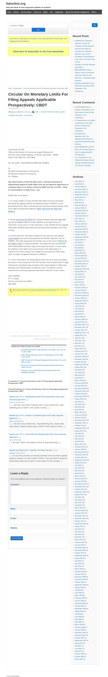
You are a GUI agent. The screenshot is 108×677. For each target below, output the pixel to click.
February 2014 (80, 447)
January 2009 (79, 601)
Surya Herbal (13, 238)
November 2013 (80, 455)
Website (13, 528)
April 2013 (78, 473)
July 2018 (78, 306)
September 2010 (80, 555)
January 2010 (79, 574)
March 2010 (79, 569)
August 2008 (79, 611)
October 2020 (79, 234)
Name (12, 509)
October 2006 (79, 654)
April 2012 (78, 505)
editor (36, 112)
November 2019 (80, 263)
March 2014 (79, 444)
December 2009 (80, 577)
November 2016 (80, 359)
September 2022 (80, 194)
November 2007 (80, 635)
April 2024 (78, 184)
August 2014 (79, 431)
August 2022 (79, 197)
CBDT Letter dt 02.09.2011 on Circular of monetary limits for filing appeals (34, 290)
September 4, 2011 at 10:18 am (17, 453)
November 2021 (80, 210)
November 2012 (80, 486)
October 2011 (79, 521)
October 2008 (79, 606)
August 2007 (79, 643)
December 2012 (80, 484)
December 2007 (80, 632)
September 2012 (80, 492)
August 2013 (79, 463)
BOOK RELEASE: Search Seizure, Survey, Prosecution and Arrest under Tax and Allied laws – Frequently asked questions (85, 75)
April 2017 (78, 346)
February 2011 (80, 542)
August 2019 (79, 271)
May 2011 (78, 534)
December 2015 (80, 388)
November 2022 (80, 192)
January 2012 (79, 513)
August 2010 (79, 558)
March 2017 (79, 348)
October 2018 (79, 298)
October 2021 (79, 213)
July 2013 (78, 465)
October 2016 (79, 362)
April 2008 (78, 622)
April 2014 (78, 441)
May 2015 (78, 407)
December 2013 (80, 452)
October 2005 (79, 656)
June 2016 (78, 372)
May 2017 (78, 343)
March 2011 (79, 539)
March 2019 (79, 285)
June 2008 (78, 616)
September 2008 (80, 608)
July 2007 (78, 646)
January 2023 (79, 186)
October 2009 (79, 582)
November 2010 (80, 550)
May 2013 (78, 470)
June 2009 (78, 593)
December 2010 (80, 547)
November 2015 (80, 391)
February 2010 (80, 571)
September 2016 (80, 364)
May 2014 (78, 439)
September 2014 (80, 428)
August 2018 (79, 303)
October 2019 (79, 266)
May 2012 (78, 502)
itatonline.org (16, 3)
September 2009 (80, 585)
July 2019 (78, 274)
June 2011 (78, 532)
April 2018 (78, 314)
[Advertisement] (38, 72)
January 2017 (79, 354)
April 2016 (78, 378)
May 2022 (78, 200)
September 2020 (80, 237)
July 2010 (78, 561)
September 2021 (80, 216)
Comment (15, 485)
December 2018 (80, 293)
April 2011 (78, 537)
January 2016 (79, 385)
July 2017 (78, 338)
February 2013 (80, 478)
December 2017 (80, 324)
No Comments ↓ (28, 115)
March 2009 (79, 595)
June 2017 (78, 340)
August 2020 (79, 240)
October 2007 (79, 638)
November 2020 (80, 232)
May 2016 (78, 375)
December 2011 (80, 516)
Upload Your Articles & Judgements (77, 12)
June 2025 (78, 181)
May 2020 (78, 248)
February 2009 (80, 598)
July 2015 (78, 402)
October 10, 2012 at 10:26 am (17, 402)
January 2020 (79, 258)
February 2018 (80, 319)
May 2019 (78, 279)
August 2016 (79, 367)
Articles (16, 12)
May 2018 (78, 311)
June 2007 (78, 648)
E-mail (13, 518)
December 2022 (80, 189)
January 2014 (79, 449)
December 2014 (80, 420)
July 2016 (78, 370)
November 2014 (80, 423)
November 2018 (80, 295)
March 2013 (79, 476)
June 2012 (78, 500)
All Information (17, 88)
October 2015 (79, 394)
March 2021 (79, 221)
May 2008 (78, 619)
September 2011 (80, 524)
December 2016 (80, 356)
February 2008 (80, 627)
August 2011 (79, 526)
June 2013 (78, 468)
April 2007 (78, 651)
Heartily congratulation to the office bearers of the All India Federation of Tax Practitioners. (85, 125)
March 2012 (79, 508)
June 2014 (78, 436)
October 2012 (79, 489)
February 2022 (80, 205)
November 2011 (80, 518)
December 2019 (80, 261)
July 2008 (78, 614)
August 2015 (79, 399)
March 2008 (79, 624)
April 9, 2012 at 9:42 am (15, 440)
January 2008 (79, 630)
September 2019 (80, 269)
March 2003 (79, 659)
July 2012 (78, 497)
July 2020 (78, 242)
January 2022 (79, 208)
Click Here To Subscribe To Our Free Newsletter (38, 51)
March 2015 (79, 412)
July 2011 (78, 529)
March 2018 (79, 317)
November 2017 (80, 327)
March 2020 (79, 253)
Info (51, 12)
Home (9, 12)
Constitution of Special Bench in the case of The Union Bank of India (85, 59)
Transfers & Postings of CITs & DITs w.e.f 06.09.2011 (49, 339)
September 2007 (80, 640)
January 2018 (79, 322)
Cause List (37, 12)
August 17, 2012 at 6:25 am (16, 421)
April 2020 (78, 250)
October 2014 (79, 425)
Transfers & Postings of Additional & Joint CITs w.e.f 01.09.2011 (30, 336)
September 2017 (80, 332)
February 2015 (80, 415)
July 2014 (78, 433)
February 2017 (80, 351)
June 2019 (78, 277)
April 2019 (78, 282)
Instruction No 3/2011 (24, 220)
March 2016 (79, 380)
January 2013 (79, 481)
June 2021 (78, 218)
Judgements (59, 12)
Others (94, 12)
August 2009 (79, 587)
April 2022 (78, 202)
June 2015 (78, 404)
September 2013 (80, 460)
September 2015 (80, 396)
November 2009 (80, 579)
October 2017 (79, 330)
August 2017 (79, 335)
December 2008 (80, 603)
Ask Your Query (26, 12)
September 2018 (80, 301)
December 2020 (80, 229)
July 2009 (78, 590)
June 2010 (78, 563)
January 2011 (79, 545)
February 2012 (80, 510)
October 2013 (79, 457)
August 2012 (79, 494)
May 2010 (78, 566)
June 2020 (78, 245)
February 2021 (80, 224)
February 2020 (80, 255)
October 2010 (79, 553)
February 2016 (80, 383)
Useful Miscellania (14, 676)
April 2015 (78, 409)
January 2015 (79, 417)
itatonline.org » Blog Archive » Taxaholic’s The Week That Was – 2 (32, 450)
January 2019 (79, 290)
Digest (45, 12)
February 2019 (80, 287)
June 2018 (78, 309)
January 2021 (79, 226)
